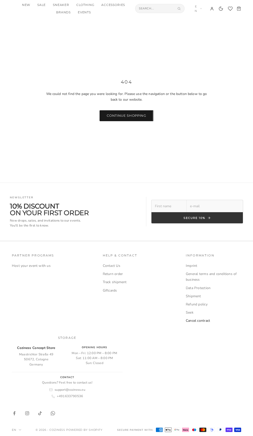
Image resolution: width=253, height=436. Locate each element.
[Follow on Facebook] (14, 413)
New (26, 5)
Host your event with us (31, 265)
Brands (63, 12)
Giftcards (110, 290)
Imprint (191, 265)
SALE (41, 5)
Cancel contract (198, 320)
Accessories (113, 5)
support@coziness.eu (70, 390)
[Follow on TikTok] (40, 413)
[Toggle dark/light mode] (221, 9)
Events (84, 12)
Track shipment (115, 282)
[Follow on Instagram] (27, 413)
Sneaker (61, 5)
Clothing (85, 5)
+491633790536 (70, 396)
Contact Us (111, 265)
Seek (189, 312)
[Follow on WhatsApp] (52, 413)
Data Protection (198, 288)
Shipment (193, 296)
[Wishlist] (230, 8)
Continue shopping (126, 115)
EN (196, 9)
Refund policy (197, 304)
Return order (113, 274)
